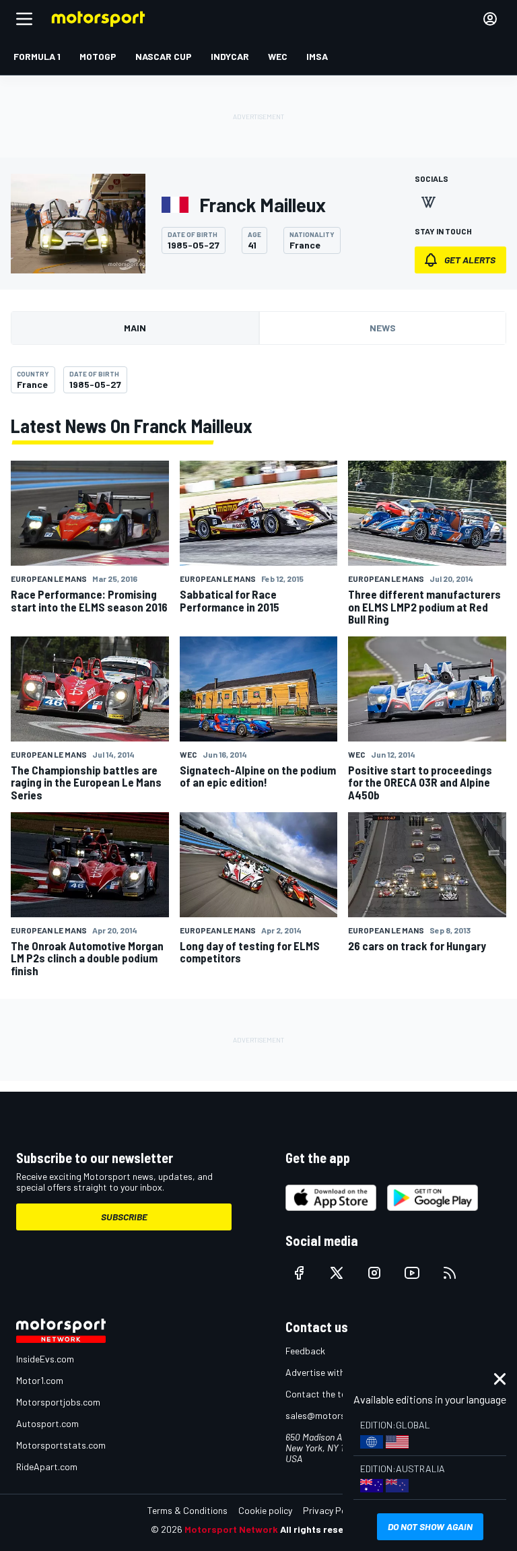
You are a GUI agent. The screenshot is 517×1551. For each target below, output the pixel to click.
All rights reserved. (323, 1529)
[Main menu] (24, 19)
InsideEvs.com (45, 1358)
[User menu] (490, 18)
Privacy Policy (331, 1510)
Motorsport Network (231, 1529)
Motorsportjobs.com (58, 1402)
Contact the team (322, 1393)
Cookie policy (265, 1510)
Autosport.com (47, 1423)
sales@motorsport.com (334, 1415)
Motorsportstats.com (61, 1445)
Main (135, 327)
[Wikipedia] (428, 202)
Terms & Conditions (187, 1510)
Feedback (305, 1350)
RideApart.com (46, 1466)
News (383, 327)
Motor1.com (39, 1380)
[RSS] (449, 1272)
